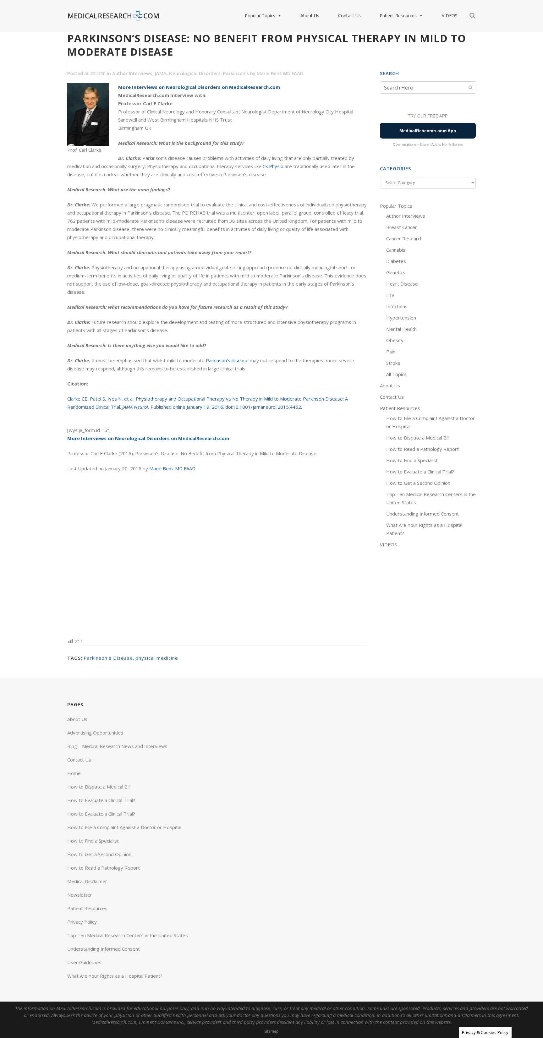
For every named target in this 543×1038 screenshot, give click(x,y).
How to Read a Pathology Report (422, 449)
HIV (390, 295)
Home (74, 773)
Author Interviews (132, 73)
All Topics (396, 374)
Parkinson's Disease (108, 658)
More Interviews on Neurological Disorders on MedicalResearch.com (199, 87)
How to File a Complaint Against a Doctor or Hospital (124, 827)
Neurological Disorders (195, 73)
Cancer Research (404, 238)
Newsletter (79, 895)
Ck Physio (273, 166)
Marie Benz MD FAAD (280, 73)
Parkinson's (236, 73)
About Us (309, 16)
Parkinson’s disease (228, 360)
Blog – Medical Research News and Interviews (117, 746)
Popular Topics (260, 16)
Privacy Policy (82, 922)
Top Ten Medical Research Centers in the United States (127, 935)
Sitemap (271, 1031)
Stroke (393, 363)
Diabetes (396, 261)
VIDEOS (450, 16)
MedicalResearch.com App (427, 130)
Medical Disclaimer (87, 881)
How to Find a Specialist (412, 460)
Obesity (394, 340)
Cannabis (395, 250)
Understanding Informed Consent (422, 514)
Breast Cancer (401, 227)
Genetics (395, 272)
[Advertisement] (217, 554)
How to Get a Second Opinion (418, 483)
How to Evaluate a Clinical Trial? (420, 471)
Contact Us (349, 16)
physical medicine (156, 658)
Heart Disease (402, 284)
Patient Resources (398, 16)
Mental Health (401, 329)
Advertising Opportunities (95, 732)
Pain (390, 351)
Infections (397, 306)
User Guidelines (84, 962)
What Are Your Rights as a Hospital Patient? (114, 976)
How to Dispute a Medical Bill (417, 437)
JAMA (161, 73)
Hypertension (401, 317)
